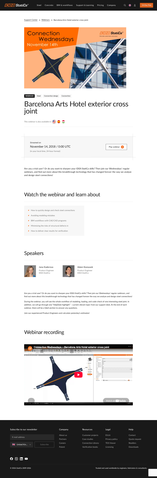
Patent (62, 447)
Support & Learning (85, 5)
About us (63, 435)
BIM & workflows (65, 5)
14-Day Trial (146, 5)
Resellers (132, 443)
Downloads (133, 447)
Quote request (135, 439)
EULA (107, 435)
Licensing (109, 447)
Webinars (45, 20)
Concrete (49, 5)
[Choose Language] (130, 5)
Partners (62, 439)
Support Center (31, 20)
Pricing (100, 5)
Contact (132, 435)
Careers (62, 443)
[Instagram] (16, 458)
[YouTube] (26, 458)
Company (111, 5)
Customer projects (90, 435)
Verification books (90, 447)
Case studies (87, 439)
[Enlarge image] (75, 57)
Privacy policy (111, 439)
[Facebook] (11, 458)
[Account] (135, 5)
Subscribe (44, 445)
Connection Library (90, 443)
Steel (39, 5)
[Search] (125, 5)
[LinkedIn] (21, 458)
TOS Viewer (110, 443)
